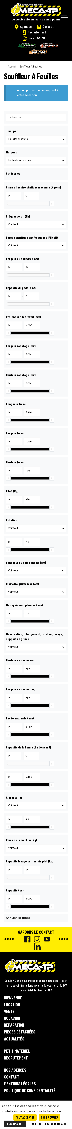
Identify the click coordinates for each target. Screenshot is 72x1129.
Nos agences (15, 1070)
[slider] (51, 203)
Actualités (14, 1038)
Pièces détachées (19, 1031)
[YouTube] (45, 939)
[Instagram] (36, 939)
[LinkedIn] (36, 946)
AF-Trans (49, 45)
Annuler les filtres (18, 918)
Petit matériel (17, 1050)
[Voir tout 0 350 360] (36, 528)
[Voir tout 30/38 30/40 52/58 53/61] (36, 224)
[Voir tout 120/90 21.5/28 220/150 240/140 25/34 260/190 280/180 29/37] (36, 245)
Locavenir (27, 45)
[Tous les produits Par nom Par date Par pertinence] (36, 139)
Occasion (12, 1018)
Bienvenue (13, 997)
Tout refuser (49, 1117)
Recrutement (37, 32)
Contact (48, 26)
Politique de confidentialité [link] (49, 1124)
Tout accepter (25, 1117)
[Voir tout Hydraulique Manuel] (36, 647)
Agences (26, 26)
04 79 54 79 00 (39, 37)
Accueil (12, 66)
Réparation (14, 1024)
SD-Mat (38, 51)
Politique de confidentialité (29, 1090)
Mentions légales (20, 1083)
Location (12, 1004)
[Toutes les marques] (36, 160)
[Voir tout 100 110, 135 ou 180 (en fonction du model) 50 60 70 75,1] (36, 592)
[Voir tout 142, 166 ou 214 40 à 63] (36, 570)
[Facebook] (26, 939)
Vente (9, 1011)
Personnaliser (15, 1124)
